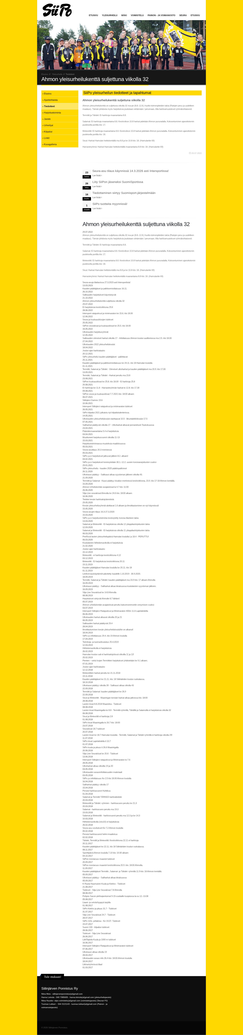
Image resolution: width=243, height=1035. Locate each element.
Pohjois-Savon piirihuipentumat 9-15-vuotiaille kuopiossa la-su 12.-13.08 (115, 896)
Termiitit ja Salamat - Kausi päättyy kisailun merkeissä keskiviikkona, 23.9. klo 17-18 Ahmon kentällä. (129, 481)
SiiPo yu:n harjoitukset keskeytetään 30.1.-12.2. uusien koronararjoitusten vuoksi (119, 462)
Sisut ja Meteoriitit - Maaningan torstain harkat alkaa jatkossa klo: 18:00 (115, 698)
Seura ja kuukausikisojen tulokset (98, 319)
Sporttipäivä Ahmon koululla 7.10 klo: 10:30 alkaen (105, 853)
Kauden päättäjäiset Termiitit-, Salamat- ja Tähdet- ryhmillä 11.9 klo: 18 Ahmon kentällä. (122, 871)
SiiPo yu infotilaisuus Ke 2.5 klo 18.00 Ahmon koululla (107, 778)
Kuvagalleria (50, 144)
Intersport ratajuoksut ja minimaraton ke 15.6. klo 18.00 (108, 313)
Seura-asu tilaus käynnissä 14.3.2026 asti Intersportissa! (130, 170)
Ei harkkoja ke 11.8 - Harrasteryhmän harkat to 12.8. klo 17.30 (111, 388)
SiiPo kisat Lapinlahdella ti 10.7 (97, 741)
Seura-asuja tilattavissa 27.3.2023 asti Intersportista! (106, 282)
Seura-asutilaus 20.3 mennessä (97, 450)
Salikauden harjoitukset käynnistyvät (99, 295)
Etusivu (93, 15)
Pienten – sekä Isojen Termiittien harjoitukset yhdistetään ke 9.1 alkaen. (115, 660)
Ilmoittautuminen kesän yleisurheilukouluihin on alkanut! (108, 629)
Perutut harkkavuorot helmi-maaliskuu (100, 834)
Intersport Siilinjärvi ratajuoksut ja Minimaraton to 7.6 (106, 760)
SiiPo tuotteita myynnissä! (110, 203)
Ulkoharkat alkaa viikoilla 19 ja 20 (98, 766)
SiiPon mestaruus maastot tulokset (99, 859)
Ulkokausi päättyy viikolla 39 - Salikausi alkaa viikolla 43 (108, 685)
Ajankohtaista (51, 100)
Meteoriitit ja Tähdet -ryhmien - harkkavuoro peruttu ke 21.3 (110, 803)
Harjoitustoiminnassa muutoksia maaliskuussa (104, 443)
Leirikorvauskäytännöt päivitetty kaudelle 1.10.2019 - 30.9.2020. (112, 574)
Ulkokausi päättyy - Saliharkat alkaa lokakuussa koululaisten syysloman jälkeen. (119, 586)
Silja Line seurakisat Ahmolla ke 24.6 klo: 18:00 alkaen (107, 493)
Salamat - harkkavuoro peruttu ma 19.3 (100, 809)
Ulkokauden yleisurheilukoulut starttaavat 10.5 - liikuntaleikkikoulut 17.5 (115, 419)
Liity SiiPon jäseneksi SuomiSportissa (117, 181)
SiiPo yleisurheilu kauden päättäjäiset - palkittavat (105, 357)
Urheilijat (48, 125)
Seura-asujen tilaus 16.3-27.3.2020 (98, 512)
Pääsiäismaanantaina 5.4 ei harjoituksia (101, 431)
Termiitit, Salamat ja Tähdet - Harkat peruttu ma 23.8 (106, 375)
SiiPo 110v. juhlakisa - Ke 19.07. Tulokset (101, 921)
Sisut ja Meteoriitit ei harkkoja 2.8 (98, 716)
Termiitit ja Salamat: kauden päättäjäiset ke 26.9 (104, 691)
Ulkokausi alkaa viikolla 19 (95, 952)
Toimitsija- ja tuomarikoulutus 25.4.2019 (101, 642)
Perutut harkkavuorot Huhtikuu (97, 791)
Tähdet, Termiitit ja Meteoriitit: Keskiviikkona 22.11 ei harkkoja (111, 840)
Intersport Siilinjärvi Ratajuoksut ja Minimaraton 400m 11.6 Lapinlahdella (115, 611)
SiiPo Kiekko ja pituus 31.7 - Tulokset (99, 908)
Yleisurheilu (109, 15)
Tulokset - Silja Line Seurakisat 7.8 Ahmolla (102, 890)
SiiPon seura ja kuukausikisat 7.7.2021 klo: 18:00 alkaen (108, 394)
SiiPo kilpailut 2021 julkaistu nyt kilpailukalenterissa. (106, 412)
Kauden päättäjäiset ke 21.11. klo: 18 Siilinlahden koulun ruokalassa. (114, 679)
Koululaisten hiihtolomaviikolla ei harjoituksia (103, 543)
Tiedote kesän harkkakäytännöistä (98, 499)
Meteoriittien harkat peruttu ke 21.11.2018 (101, 673)
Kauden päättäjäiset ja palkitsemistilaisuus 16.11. (105, 288)
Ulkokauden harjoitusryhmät (95, 332)
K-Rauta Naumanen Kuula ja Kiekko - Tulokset (104, 884)
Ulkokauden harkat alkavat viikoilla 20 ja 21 (102, 617)
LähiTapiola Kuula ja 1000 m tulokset (99, 939)
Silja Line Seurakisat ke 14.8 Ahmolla (99, 592)
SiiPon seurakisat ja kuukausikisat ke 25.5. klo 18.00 (107, 326)
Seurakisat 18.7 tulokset (94, 729)
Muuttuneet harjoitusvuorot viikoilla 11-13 (101, 437)
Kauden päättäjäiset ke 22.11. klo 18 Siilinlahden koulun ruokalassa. (113, 846)
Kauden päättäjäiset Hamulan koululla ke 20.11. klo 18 (107, 567)
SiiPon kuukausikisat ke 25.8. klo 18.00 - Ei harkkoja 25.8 (109, 381)
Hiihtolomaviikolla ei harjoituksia (97, 648)
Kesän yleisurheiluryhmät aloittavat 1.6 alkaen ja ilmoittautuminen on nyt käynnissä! (121, 505)
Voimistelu (137, 15)
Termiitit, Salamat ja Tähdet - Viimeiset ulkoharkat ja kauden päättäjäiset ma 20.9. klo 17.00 (124, 369)
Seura (183, 15)
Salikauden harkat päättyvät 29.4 (97, 623)
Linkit (46, 138)
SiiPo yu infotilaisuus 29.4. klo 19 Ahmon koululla (105, 636)
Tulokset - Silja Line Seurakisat (97, 933)
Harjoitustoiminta (52, 112)
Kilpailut (48, 131)
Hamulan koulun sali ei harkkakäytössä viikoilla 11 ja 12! (108, 654)
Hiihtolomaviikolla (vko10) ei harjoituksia (101, 822)
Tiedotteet (49, 106)
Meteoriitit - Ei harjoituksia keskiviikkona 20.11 (104, 561)
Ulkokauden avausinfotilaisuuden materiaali (102, 772)
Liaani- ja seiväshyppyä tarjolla (97, 902)
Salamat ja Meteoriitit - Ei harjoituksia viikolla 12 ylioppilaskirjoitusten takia (116, 524)
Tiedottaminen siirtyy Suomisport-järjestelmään (124, 192)
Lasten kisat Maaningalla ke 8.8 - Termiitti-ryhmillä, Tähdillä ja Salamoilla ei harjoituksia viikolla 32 (127, 710)
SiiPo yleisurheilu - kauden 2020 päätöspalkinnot (105, 468)
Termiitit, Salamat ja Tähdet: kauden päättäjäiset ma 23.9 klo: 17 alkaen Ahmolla (119, 580)
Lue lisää (96, 175)
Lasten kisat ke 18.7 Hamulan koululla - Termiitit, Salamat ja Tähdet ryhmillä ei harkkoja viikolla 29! (127, 735)
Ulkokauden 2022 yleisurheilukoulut (99, 344)
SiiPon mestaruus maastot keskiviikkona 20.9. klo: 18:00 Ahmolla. (113, 865)
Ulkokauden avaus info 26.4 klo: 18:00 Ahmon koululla (107, 958)
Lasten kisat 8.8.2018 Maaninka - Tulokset (102, 704)
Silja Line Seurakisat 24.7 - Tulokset (99, 915)
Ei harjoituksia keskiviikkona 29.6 (98, 307)
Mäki (124, 15)
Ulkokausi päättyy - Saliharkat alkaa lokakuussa (105, 877)
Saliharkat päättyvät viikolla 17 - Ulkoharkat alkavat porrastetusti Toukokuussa (118, 425)
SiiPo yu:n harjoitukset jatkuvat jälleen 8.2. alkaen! (105, 456)
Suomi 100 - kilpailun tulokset (96, 927)
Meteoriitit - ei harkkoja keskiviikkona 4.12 (102, 555)
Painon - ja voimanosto (161, 15)
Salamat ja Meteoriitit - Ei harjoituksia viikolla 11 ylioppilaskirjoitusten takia (116, 530)
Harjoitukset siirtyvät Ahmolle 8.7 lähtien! (101, 598)
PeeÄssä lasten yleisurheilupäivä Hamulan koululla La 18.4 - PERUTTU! (116, 536)
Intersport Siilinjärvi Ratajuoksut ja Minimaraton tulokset (108, 946)
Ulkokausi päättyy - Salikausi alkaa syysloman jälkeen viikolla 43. (112, 474)
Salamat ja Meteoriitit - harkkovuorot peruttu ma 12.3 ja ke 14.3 (111, 815)
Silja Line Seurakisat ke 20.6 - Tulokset (100, 753)
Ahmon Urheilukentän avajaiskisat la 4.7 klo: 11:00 (106, 487)
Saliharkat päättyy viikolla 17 (96, 784)
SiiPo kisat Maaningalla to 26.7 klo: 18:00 (101, 722)
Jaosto (47, 119)
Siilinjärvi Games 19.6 (93, 400)
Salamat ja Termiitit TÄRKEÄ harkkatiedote (102, 797)
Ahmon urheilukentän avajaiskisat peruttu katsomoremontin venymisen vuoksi (118, 605)
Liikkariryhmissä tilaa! (92, 964)
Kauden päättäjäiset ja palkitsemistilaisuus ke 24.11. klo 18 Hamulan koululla (117, 363)
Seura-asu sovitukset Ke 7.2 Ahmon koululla (103, 828)
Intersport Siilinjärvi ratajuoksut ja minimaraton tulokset (107, 406)
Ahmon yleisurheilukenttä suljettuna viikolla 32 (103, 301)
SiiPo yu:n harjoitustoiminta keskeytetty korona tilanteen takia (111, 518)
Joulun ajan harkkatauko (94, 350)
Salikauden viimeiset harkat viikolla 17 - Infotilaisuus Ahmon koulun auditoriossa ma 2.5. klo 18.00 (127, 338)
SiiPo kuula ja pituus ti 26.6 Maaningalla (101, 747)
